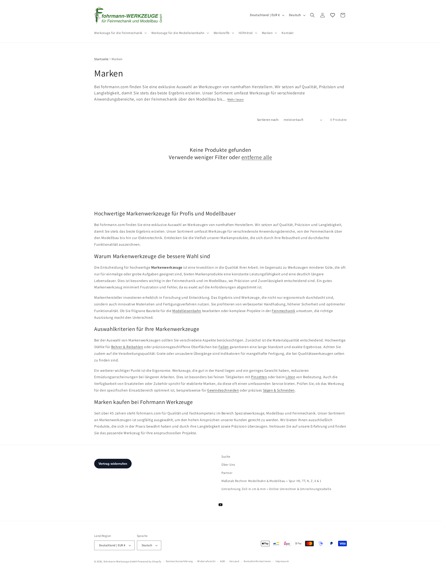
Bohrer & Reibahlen (127, 346)
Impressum (282, 561)
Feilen (223, 346)
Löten (290, 377)
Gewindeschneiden (223, 390)
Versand (234, 561)
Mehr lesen (235, 99)
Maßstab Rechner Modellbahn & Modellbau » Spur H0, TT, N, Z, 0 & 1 (271, 481)
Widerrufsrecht (206, 561)
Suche (225, 456)
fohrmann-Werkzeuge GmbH (120, 561)
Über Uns (228, 464)
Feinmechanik (283, 310)
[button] (120, 33)
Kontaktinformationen (257, 561)
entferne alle (256, 157)
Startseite (101, 59)
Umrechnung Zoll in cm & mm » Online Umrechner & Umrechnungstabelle (276, 489)
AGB (222, 561)
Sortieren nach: (268, 120)
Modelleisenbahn (186, 310)
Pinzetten (259, 377)
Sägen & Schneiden (279, 390)
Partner (226, 473)
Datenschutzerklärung (179, 561)
